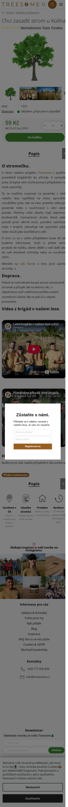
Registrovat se (32, 446)
